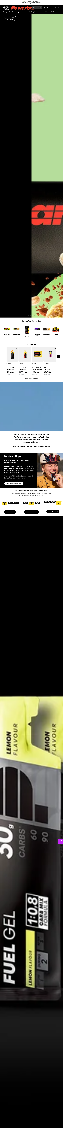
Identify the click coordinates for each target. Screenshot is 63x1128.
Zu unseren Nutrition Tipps (14, 483)
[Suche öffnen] (40, 8)
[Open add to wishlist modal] (17, 349)
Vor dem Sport (10, 512)
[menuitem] (53, 12)
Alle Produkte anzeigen (31, 378)
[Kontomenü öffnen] (52, 7)
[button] (58, 7)
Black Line (18, 16)
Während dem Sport (31, 512)
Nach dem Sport (53, 511)
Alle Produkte (9, 19)
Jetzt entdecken (31, 450)
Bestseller (8, 16)
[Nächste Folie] (61, 166)
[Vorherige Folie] (2, 166)
